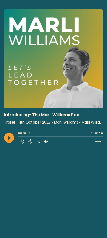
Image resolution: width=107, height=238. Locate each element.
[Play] (9, 138)
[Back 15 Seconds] (22, 141)
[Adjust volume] (46, 141)
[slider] (19, 137)
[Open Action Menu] (98, 141)
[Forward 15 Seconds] (30, 141)
